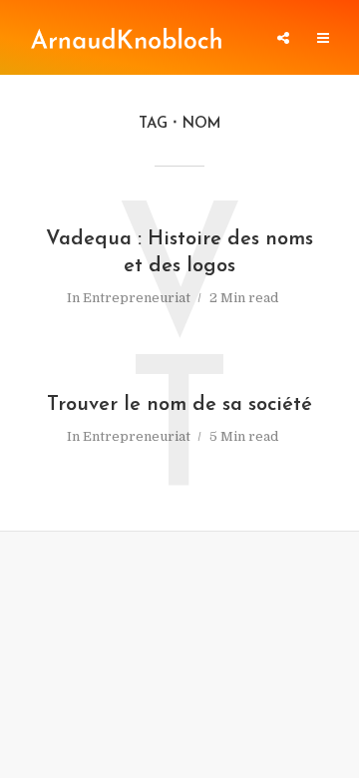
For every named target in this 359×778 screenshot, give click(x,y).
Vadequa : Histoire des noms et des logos (179, 252)
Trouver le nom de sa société (179, 405)
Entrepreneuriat (136, 297)
